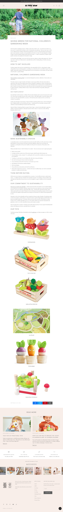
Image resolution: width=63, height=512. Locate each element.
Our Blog (36, 492)
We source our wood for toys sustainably (18, 186)
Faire (35, 496)
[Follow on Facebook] (3, 504)
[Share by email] (50, 403)
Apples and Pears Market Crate (31, 304)
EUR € (36, 483)
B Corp (36, 490)
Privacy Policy (37, 500)
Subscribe (48, 492)
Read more (5, 443)
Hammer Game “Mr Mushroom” (31, 397)
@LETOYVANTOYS (31, 464)
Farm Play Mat (31, 335)
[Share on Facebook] (35, 403)
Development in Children (8, 433)
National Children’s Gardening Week (17, 77)
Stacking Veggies (31, 366)
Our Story (36, 488)
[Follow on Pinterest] (10, 504)
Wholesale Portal (38, 494)
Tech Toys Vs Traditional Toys (13, 436)
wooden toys (34, 212)
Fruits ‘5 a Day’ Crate (31, 273)
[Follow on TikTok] (16, 504)
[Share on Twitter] (40, 403)
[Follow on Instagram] (6, 504)
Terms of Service (38, 498)
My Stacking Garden (31, 242)
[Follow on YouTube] (13, 504)
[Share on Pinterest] (45, 403)
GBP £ (36, 486)
